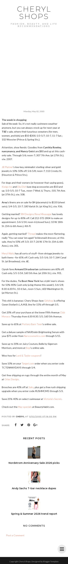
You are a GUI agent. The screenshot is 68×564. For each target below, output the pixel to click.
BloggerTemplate (51, 561)
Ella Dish (21, 186)
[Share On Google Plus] (35, 425)
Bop (28, 347)
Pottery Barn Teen (32, 324)
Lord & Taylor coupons (28, 355)
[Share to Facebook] (15, 425)
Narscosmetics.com (34, 335)
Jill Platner (7, 167)
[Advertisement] (34, 63)
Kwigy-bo (7, 186)
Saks (31, 387)
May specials (25, 406)
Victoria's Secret (53, 398)
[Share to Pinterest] (29, 425)
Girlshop (48, 300)
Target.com (28, 363)
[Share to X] (22, 425)
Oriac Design (12, 379)
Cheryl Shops (34, 12)
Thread (32, 233)
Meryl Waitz (8, 253)
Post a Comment (15, 535)
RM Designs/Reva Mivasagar (36, 214)
